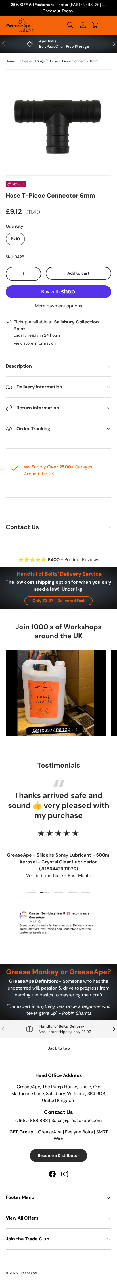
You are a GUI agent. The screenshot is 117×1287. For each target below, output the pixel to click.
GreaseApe (28, 1273)
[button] (95, 25)
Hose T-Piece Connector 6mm (74, 61)
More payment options (58, 306)
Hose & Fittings (32, 61)
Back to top (58, 1048)
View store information (35, 343)
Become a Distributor (58, 1155)
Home (10, 61)
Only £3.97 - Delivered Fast (58, 600)
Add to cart (78, 273)
